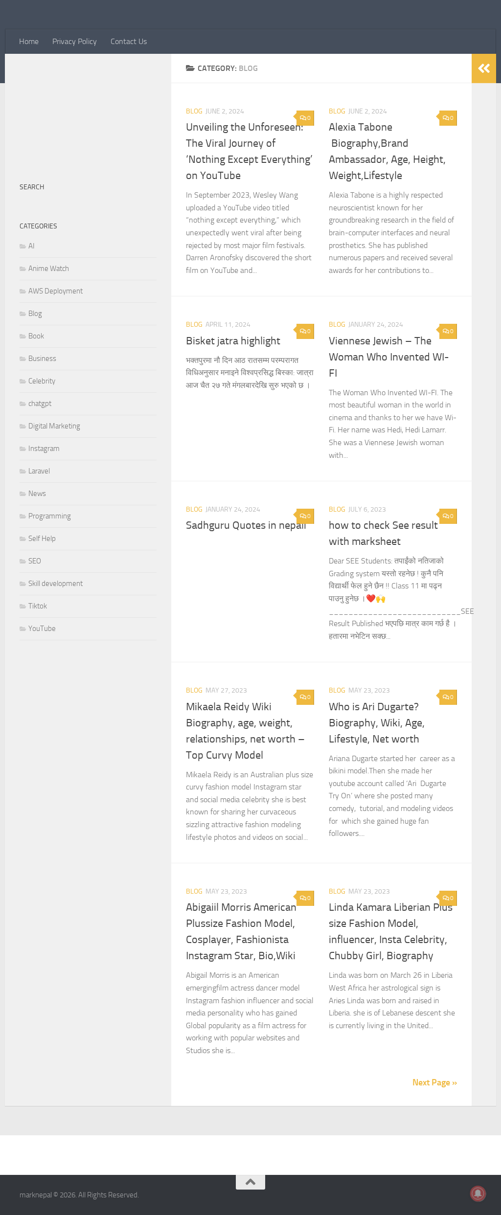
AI (31, 246)
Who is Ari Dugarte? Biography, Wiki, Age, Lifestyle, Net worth (377, 722)
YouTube (42, 628)
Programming (49, 516)
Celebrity (41, 381)
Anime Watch (48, 268)
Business (42, 358)
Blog (194, 111)
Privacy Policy (74, 41)
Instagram (44, 448)
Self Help (42, 538)
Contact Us (129, 41)
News (37, 493)
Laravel (39, 471)
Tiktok (37, 606)
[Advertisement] (88, 112)
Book (36, 336)
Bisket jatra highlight (233, 341)
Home (29, 41)
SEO (34, 561)
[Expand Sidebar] (484, 68)
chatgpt (39, 403)
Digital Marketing (54, 426)
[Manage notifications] (478, 1193)
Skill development (55, 583)
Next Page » (434, 1082)
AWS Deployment (55, 291)
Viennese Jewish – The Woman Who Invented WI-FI (389, 357)
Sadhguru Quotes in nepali (246, 525)
